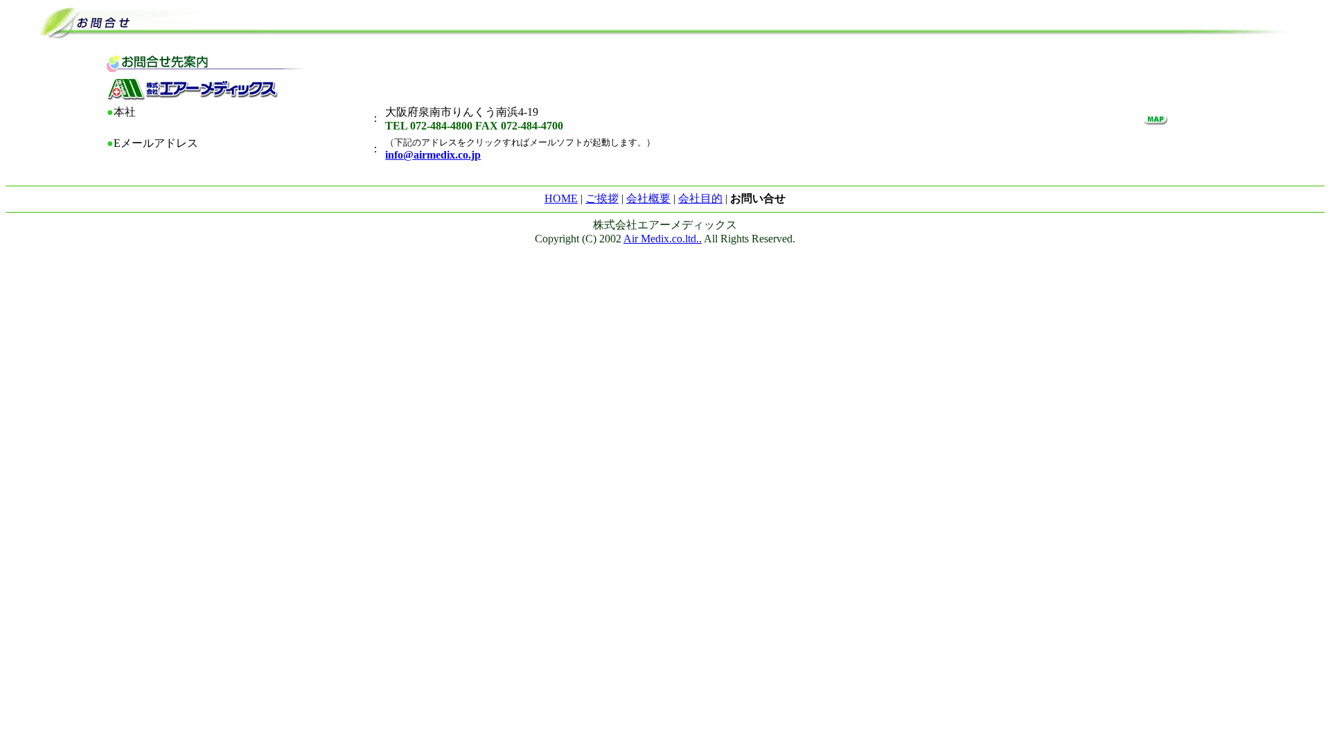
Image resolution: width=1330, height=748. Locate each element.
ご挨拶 (602, 198)
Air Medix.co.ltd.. (662, 238)
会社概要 (648, 198)
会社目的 (700, 198)
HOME (561, 198)
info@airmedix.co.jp (433, 155)
